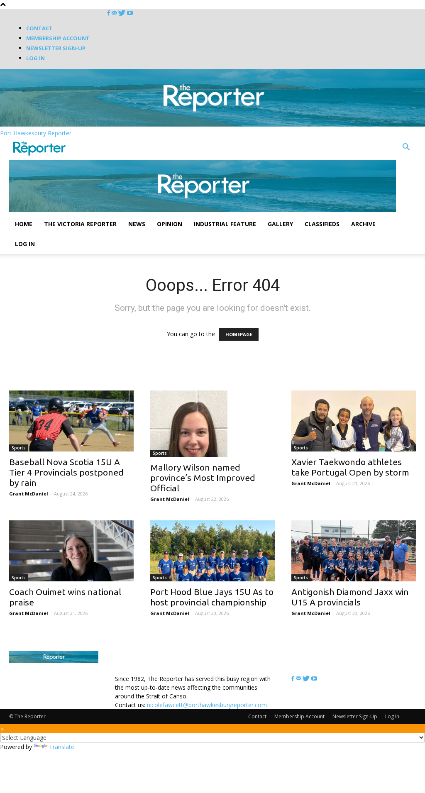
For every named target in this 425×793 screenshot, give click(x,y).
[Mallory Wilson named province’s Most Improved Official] (212, 423)
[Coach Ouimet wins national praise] (71, 550)
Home (23, 224)
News (136, 224)
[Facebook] (109, 13)
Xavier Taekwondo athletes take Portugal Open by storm (350, 467)
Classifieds (322, 224)
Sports (19, 448)
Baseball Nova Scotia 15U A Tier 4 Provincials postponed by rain (66, 472)
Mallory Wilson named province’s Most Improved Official (202, 477)
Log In (35, 58)
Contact (39, 28)
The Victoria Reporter (80, 224)
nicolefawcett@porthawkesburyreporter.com (207, 705)
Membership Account (58, 38)
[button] (406, 148)
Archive (363, 224)
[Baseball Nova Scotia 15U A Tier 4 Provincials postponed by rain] (71, 420)
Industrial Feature (225, 224)
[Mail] (115, 13)
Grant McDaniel (28, 493)
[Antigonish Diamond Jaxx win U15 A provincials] (353, 550)
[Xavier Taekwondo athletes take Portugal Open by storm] (353, 420)
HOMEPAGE (238, 334)
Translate (61, 747)
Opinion (169, 224)
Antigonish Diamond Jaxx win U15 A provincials (350, 597)
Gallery (280, 224)
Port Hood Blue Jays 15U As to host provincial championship (212, 597)
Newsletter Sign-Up (55, 48)
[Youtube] (130, 13)
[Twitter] (122, 13)
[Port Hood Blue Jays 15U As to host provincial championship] (212, 550)
